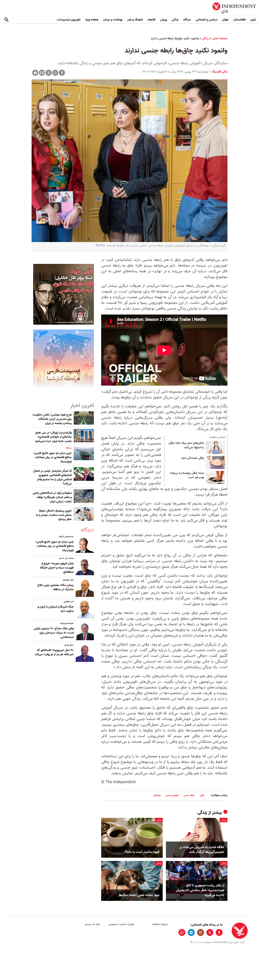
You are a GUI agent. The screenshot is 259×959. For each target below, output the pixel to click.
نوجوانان (157, 795)
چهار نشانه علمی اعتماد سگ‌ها (139, 895)
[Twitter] (49, 73)
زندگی (175, 19)
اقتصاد (151, 19)
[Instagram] (200, 932)
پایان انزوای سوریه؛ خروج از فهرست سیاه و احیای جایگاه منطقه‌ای (57, 567)
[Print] (35, 73)
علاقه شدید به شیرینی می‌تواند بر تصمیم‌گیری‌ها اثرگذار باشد (201, 849)
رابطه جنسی (189, 795)
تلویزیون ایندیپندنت (69, 19)
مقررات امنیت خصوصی (121, 924)
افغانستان (239, 19)
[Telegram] (191, 932)
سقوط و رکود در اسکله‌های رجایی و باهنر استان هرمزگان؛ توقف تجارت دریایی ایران (52, 497)
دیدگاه (187, 19)
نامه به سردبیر (92, 924)
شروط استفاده (160, 924)
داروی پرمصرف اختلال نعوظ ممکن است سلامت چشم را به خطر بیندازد (54, 515)
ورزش (163, 19)
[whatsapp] (181, 932)
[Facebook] (62, 73)
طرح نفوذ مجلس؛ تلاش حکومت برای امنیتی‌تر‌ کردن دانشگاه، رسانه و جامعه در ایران (52, 419)
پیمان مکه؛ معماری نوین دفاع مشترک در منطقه (55, 587)
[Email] (42, 73)
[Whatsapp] (55, 73)
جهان (225, 19)
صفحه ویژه (91, 19)
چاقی (202, 795)
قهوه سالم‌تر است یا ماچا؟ (142, 852)
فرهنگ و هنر (135, 19)
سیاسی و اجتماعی (206, 19)
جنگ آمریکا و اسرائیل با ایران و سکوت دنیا (56, 608)
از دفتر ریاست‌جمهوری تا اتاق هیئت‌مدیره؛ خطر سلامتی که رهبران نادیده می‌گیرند (200, 890)
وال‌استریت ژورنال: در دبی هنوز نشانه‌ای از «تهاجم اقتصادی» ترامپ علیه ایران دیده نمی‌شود (53, 437)
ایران (253, 19)
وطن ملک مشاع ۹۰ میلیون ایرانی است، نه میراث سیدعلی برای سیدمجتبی (54, 632)
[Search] (6, 19)
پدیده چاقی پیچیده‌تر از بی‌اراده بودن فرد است (187, 475)
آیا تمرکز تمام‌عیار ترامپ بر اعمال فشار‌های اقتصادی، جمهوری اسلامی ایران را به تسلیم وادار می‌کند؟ (52, 477)
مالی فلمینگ (219, 71)
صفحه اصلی (219, 38)
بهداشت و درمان (112, 19)
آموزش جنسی (172, 795)
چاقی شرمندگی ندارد (192, 458)
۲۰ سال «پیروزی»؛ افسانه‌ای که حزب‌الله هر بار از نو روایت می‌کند (54, 652)
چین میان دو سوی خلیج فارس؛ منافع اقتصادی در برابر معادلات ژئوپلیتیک (53, 457)
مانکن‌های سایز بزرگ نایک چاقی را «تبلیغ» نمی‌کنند (186, 445)
